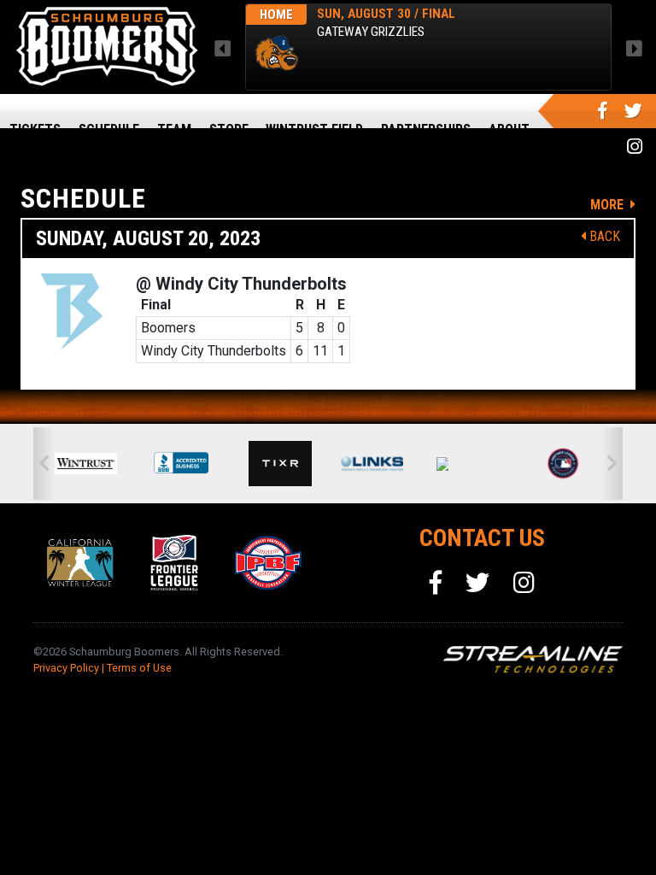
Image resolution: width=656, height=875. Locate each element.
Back (603, 236)
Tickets (35, 129)
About (509, 129)
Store (229, 129)
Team (174, 129)
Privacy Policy (66, 667)
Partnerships (426, 129)
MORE (608, 205)
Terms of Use (139, 667)
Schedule (109, 129)
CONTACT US (482, 538)
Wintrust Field (314, 129)
